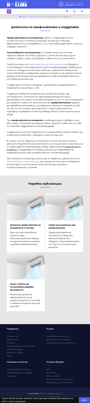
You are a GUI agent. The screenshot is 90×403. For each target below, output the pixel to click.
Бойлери (11, 343)
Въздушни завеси (15, 353)
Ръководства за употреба (19, 373)
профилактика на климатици (23, 161)
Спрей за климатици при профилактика (62, 226)
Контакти (51, 373)
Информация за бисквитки (59, 383)
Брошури (11, 376)
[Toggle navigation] (9, 11)
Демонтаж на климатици (58, 340)
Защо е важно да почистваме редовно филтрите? (22, 287)
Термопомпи (13, 340)
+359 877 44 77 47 (74, 4)
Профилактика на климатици (61, 343)
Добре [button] (84, 400)
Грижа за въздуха (14, 349)
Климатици (12, 336)
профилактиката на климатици (46, 64)
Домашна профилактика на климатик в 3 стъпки (25, 226)
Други (10, 356)
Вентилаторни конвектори (21, 346)
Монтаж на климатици (57, 336)
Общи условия (53, 376)
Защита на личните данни (59, 379)
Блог (48, 369)
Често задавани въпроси (19, 369)
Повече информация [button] (17, 401)
